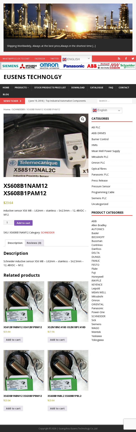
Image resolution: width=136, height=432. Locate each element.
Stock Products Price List (50, 87)
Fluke (95, 268)
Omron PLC (98, 162)
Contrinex (97, 245)
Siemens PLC (99, 198)
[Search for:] (114, 100)
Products (21, 87)
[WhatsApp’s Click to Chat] (119, 58)
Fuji (94, 272)
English (73, 59)
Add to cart (23, 223)
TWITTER (54, 58)
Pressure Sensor (101, 186)
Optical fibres (99, 168)
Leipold (96, 288)
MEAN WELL (99, 292)
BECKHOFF (98, 237)
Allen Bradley (99, 225)
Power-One (98, 312)
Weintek (96, 332)
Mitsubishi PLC (100, 156)
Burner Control (100, 139)
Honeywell (97, 276)
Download (78, 87)
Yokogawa (98, 340)
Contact (124, 87)
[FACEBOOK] (126, 58)
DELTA (96, 252)
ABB (94, 221)
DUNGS (96, 256)
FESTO (95, 264)
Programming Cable (103, 192)
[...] (94, 46)
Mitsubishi (97, 296)
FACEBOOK (40, 58)
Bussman (97, 241)
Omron (96, 300)
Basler (95, 233)
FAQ (111, 87)
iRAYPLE (96, 280)
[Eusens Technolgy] (68, 67)
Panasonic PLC (100, 174)
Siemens (96, 324)
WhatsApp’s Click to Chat (16, 58)
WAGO (95, 328)
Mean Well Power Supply (106, 151)
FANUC (96, 260)
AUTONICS (98, 229)
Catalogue (96, 87)
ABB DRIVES (99, 133)
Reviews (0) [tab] (34, 243)
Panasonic (97, 308)
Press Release (100, 180)
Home (6, 87)
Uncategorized (100, 204)
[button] (83, 119)
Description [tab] (15, 243)
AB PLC (96, 127)
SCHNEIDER (18, 109)
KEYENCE (97, 284)
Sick (94, 320)
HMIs (95, 145)
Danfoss (96, 249)
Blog (6, 94)
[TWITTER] (133, 58)
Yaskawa (97, 336)
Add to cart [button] (13, 339)
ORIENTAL (98, 304)
